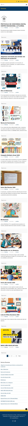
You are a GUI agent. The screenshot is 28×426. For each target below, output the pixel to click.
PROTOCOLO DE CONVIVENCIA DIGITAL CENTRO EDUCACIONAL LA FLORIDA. (13, 25)
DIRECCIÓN (3, 395)
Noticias (6, 27)
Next (19, 356)
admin (17, 27)
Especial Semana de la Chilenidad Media (9, 398)
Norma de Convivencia (8, 123)
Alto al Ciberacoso (6, 91)
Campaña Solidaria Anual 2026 (10, 155)
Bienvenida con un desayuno (10, 250)
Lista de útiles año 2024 (6, 393)
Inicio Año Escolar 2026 (8, 187)
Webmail (25, 1)
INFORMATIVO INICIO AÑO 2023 (8, 401)
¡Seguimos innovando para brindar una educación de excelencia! (13, 57)
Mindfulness (4, 220)
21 (16, 356)
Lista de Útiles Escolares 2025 (10, 315)
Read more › (4, 37)
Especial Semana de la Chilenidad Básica (9, 403)
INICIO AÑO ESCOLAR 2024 (9, 345)
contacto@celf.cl (15, 417)
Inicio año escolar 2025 (8, 282)
